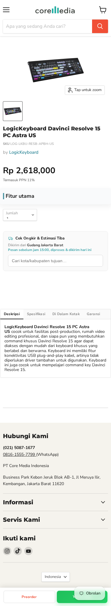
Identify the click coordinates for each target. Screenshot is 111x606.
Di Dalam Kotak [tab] (66, 314)
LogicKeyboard (23, 152)
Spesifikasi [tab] (36, 314)
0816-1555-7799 (19, 454)
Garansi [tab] (93, 314)
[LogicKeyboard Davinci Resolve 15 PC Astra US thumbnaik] (12, 111)
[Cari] (100, 26)
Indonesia (53, 576)
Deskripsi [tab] (12, 314)
